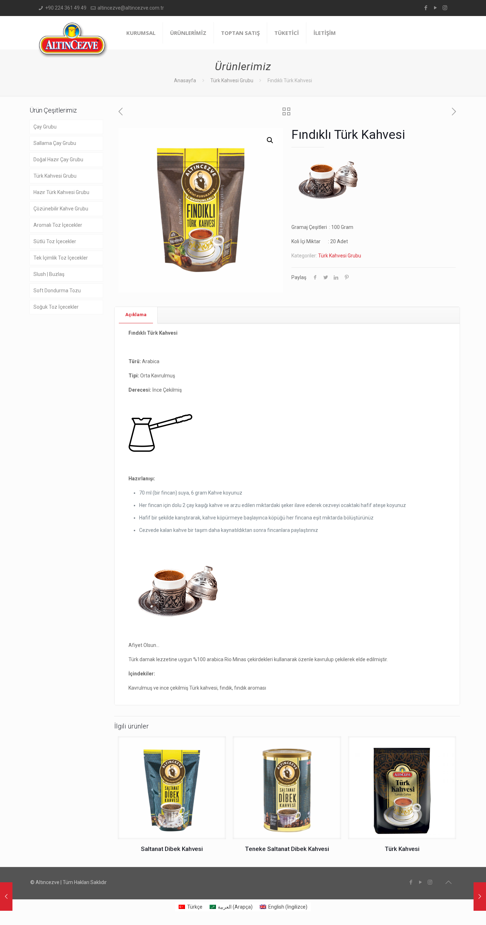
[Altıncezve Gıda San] (73, 40)
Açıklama (136, 314)
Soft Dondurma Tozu (57, 290)
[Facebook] (425, 8)
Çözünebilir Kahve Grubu (60, 208)
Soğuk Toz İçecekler (56, 307)
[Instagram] (445, 8)
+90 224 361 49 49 (65, 8)
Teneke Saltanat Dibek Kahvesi (287, 848)
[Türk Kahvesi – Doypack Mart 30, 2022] (6, 896)
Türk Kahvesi (402, 848)
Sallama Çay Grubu (54, 143)
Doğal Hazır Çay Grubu (58, 159)
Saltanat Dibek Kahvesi (172, 848)
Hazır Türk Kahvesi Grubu (61, 192)
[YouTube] (435, 8)
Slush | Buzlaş (48, 274)
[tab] (136, 315)
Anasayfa (185, 80)
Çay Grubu (45, 127)
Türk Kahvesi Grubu (231, 80)
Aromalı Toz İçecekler (57, 225)
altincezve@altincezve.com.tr (130, 8)
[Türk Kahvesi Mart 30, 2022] (480, 896)
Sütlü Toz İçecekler (54, 241)
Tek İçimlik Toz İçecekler (60, 258)
